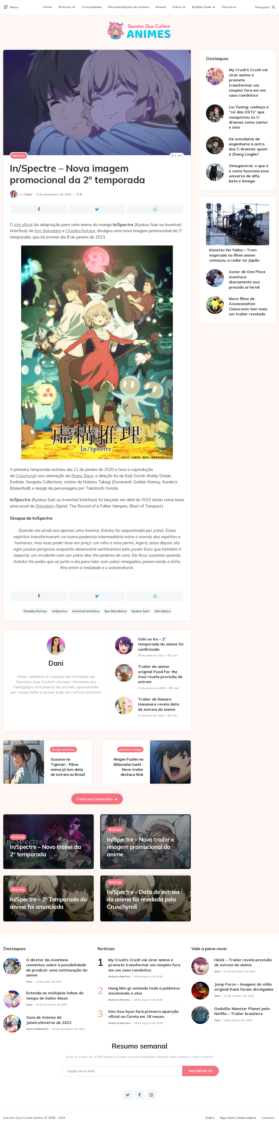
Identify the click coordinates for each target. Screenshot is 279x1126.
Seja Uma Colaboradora (238, 1118)
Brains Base (82, 475)
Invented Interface (85, 611)
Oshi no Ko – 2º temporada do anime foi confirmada (161, 644)
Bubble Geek (201, 7)
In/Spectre (59, 611)
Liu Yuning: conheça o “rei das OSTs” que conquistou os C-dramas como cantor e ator (249, 117)
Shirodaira (45, 506)
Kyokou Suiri (141, 611)
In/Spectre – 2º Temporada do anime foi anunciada (48, 903)
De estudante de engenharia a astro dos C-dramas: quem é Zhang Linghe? (248, 146)
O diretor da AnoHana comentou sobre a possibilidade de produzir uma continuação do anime (56, 967)
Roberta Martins (119, 976)
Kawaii (161, 7)
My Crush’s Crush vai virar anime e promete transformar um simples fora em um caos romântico (248, 82)
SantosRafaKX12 (37, 1028)
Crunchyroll (26, 475)
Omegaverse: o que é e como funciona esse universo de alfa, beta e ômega (249, 173)
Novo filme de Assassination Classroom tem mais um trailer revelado (248, 306)
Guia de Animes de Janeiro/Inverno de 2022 (48, 1020)
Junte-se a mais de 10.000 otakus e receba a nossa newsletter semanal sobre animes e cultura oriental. (139, 1057)
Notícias (64, 7)
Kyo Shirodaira (47, 230)
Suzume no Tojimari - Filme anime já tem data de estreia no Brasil (68, 767)
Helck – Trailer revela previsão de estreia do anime (243, 962)
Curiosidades (92, 7)
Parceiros (229, 7)
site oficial (23, 224)
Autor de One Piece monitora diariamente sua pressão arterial (247, 279)
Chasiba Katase (80, 230)
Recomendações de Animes (128, 7)
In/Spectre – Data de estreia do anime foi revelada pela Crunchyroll (143, 899)
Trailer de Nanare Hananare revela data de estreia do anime (158, 704)
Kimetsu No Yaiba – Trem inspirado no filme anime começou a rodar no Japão (234, 255)
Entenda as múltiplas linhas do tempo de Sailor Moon (54, 995)
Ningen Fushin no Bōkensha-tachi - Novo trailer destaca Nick (128, 767)
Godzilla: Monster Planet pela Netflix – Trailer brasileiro (242, 1011)
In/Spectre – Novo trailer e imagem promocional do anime (140, 847)
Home (47, 7)
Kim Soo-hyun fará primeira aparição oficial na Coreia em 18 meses (143, 1014)
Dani (28, 194)
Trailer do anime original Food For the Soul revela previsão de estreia (160, 674)
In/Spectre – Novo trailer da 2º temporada (45, 850)
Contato (268, 1118)
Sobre (176, 7)
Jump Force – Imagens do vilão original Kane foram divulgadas (244, 987)
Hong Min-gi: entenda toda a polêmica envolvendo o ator (144, 991)
